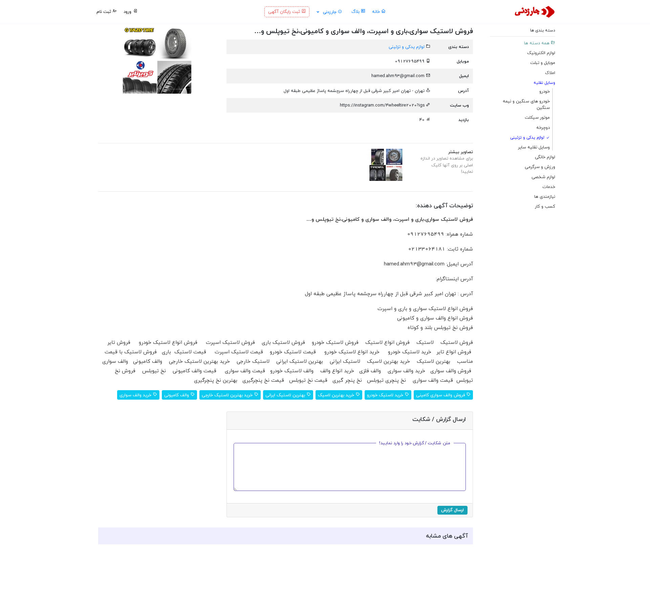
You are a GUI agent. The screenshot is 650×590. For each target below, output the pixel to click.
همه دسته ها (537, 43)
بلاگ (356, 11)
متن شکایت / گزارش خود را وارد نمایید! (415, 443)
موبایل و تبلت (542, 62)
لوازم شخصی (543, 177)
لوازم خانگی (545, 157)
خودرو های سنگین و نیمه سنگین (526, 104)
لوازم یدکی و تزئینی (528, 137)
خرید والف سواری (136, 395)
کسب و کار (545, 206)
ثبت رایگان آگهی (284, 11)
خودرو (544, 91)
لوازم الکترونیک (541, 52)
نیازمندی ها (544, 196)
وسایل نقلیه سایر (534, 147)
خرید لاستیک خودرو (386, 395)
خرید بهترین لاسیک (336, 395)
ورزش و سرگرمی (540, 166)
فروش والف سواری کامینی (441, 395)
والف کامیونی (177, 395)
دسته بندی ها (542, 30)
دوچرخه (543, 127)
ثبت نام (104, 11)
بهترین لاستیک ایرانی (285, 395)
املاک (550, 72)
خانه (376, 11)
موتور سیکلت (537, 117)
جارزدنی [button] (330, 12)
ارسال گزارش (452, 510)
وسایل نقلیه (544, 82)
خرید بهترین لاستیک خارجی (228, 395)
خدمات (548, 186)
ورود (128, 11)
